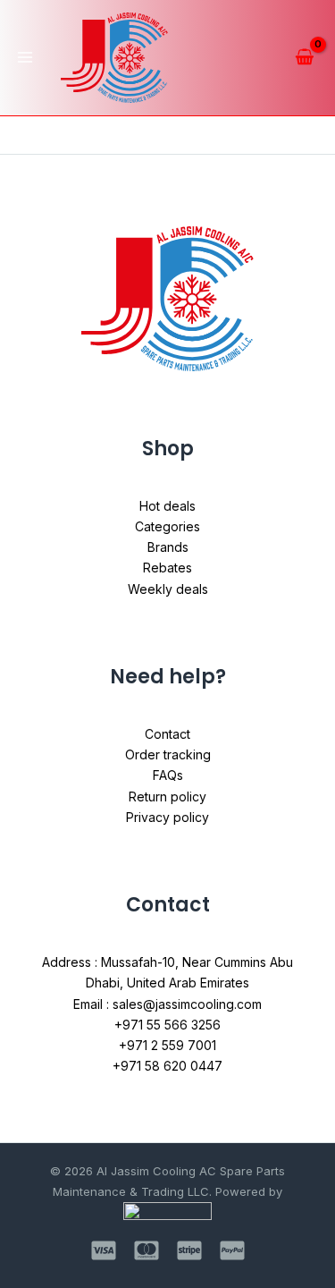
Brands (167, 547)
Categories (167, 526)
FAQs (168, 775)
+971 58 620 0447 (167, 1065)
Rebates (167, 567)
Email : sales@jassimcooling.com (167, 1004)
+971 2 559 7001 (167, 1045)
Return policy (167, 796)
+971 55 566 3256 (167, 1024)
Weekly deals (168, 589)
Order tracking (168, 754)
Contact (167, 733)
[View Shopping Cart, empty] (304, 57)
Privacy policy (167, 817)
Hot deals (167, 505)
